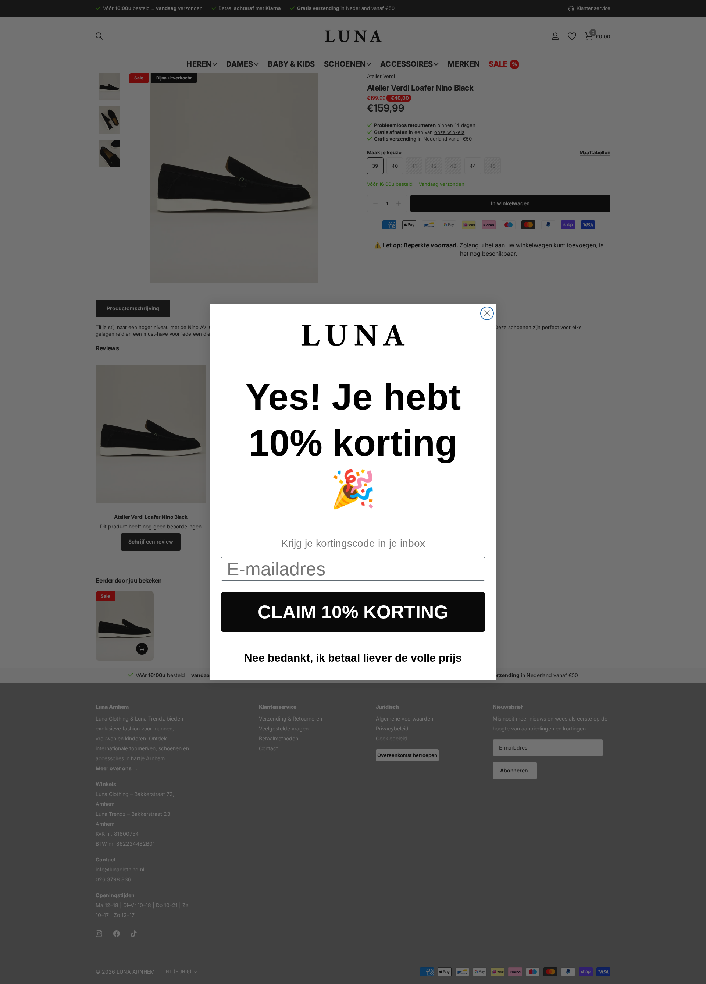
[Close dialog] (487, 313)
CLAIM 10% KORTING (353, 612)
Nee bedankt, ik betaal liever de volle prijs (353, 658)
